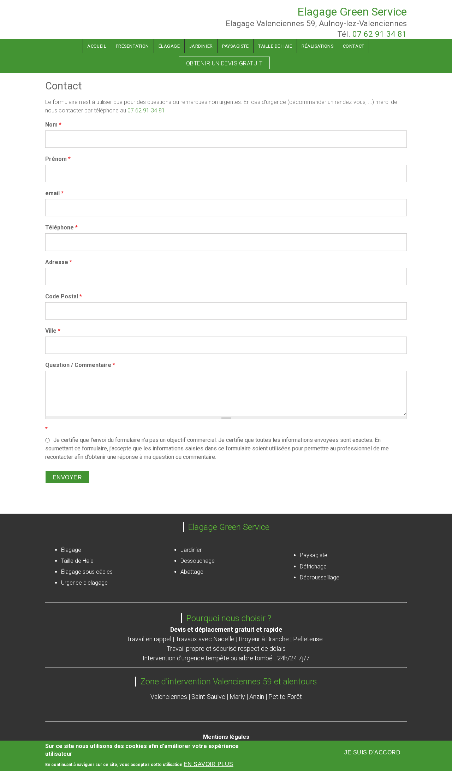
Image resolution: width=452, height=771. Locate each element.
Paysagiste (235, 46)
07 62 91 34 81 (379, 34)
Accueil (96, 46)
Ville (52, 330)
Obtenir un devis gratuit (224, 63)
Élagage (169, 46)
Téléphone (61, 227)
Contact (353, 46)
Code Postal (63, 296)
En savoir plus (208, 764)
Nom (53, 124)
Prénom (58, 159)
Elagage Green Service (352, 11)
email (54, 193)
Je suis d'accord (372, 752)
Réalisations (317, 46)
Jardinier (201, 46)
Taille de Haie (275, 46)
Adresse (58, 262)
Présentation (132, 46)
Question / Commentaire (80, 365)
